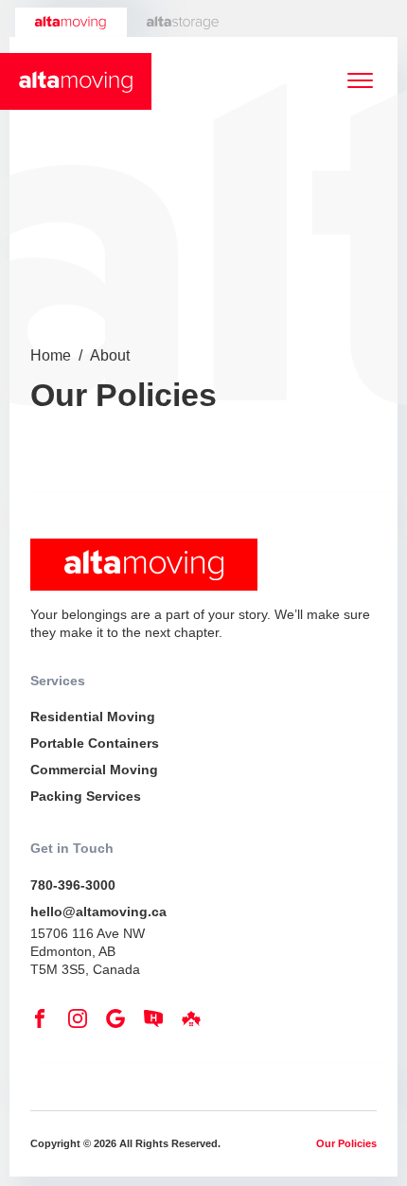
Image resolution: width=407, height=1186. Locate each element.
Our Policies (346, 1143)
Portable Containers (94, 743)
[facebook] (44, 1022)
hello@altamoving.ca (98, 911)
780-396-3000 (72, 885)
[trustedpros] (196, 1022)
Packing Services (85, 796)
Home (50, 355)
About (110, 355)
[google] (120, 1022)
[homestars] (158, 1022)
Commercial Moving (94, 769)
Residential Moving (92, 716)
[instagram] (82, 1022)
